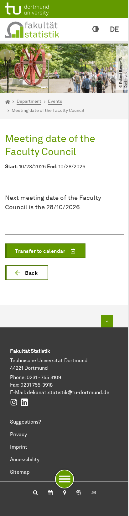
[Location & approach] (64, 493)
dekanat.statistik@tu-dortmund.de (68, 392)
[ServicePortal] (78, 493)
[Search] (35, 493)
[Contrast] (95, 29)
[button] (26, 272)
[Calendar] (50, 493)
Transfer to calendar (40, 251)
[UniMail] (93, 493)
